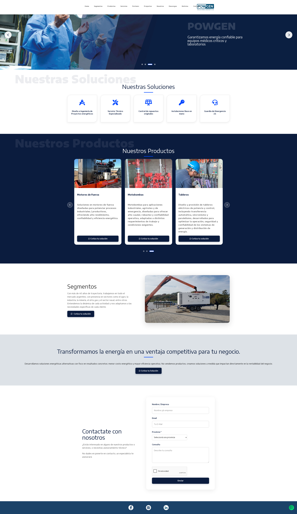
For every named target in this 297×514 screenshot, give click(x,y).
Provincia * (156, 432)
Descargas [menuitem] (173, 6)
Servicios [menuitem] (123, 6)
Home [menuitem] (87, 6)
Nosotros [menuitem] (160, 6)
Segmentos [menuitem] (98, 6)
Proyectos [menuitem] (148, 6)
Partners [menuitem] (135, 6)
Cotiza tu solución (98, 238)
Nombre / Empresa (160, 404)
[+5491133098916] (291, 507)
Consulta (156, 444)
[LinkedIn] (166, 507)
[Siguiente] (227, 205)
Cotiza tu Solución (149, 371)
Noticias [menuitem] (185, 6)
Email (154, 418)
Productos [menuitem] (111, 6)
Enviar (181, 480)
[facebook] (131, 507)
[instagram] (148, 507)
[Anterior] (70, 205)
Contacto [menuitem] (196, 6)
